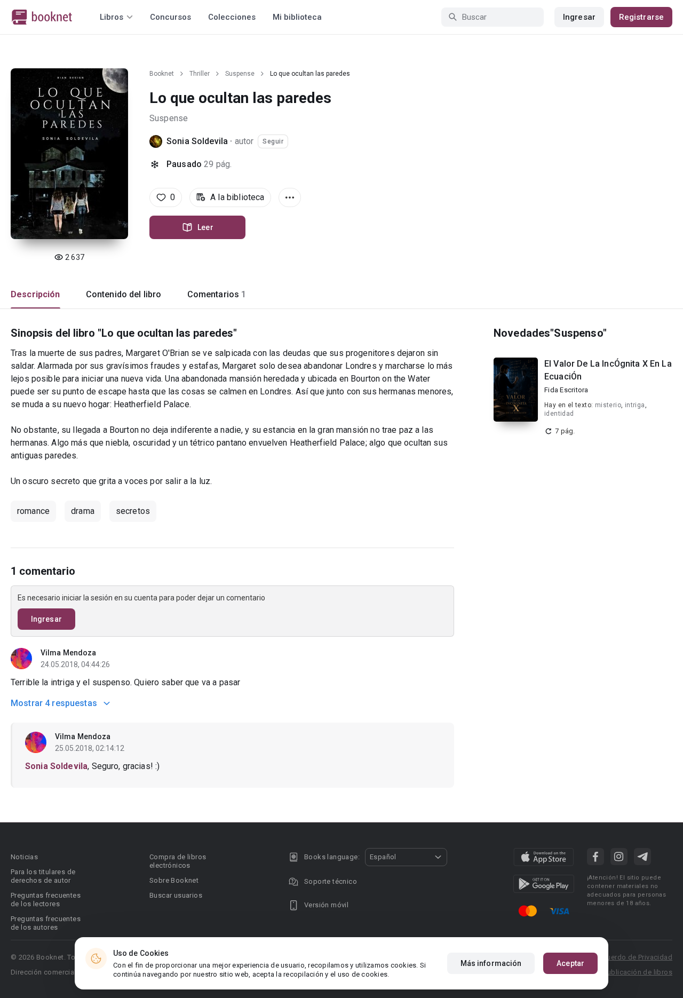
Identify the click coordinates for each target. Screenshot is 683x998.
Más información (491, 963)
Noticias (24, 857)
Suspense (240, 73)
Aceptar (570, 963)
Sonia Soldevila (197, 141)
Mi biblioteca (297, 17)
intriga (635, 405)
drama (82, 511)
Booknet (161, 73)
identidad (559, 413)
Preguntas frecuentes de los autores (46, 923)
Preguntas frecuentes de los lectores (46, 899)
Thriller (199, 73)
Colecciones (232, 17)
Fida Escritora (566, 390)
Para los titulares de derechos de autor (43, 876)
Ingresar (579, 17)
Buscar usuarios (175, 895)
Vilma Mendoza (68, 652)
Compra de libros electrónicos (177, 861)
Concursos (170, 17)
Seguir (273, 141)
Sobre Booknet (173, 880)
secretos (133, 511)
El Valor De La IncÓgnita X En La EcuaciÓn (608, 370)
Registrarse (641, 17)
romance (33, 511)
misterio (608, 405)
